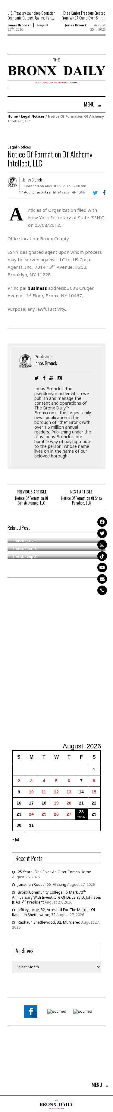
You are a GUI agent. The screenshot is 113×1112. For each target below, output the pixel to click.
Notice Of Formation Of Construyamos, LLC (31, 500)
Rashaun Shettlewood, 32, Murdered (49, 922)
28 (81, 811)
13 (69, 792)
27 (69, 814)
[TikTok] (102, 556)
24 (31, 814)
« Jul (15, 839)
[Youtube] (102, 567)
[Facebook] (102, 522)
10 (31, 792)
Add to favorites (37, 192)
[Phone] (102, 590)
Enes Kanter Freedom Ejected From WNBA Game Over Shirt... (83, 15)
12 (56, 792)
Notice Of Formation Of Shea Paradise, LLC (81, 500)
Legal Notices (33, 116)
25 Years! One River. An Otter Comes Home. (55, 871)
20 (69, 803)
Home (13, 116)
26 (56, 814)
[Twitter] (102, 533)
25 (44, 814)
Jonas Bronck (19, 25)
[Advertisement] (56, 660)
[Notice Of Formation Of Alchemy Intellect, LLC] (56, 133)
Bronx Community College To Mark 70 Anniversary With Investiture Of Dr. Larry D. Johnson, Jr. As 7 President (56, 897)
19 (56, 803)
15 (94, 792)
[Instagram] (102, 545)
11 (44, 792)
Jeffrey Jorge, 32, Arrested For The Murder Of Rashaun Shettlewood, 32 (53, 912)
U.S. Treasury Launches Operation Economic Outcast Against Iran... (31, 15)
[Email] (102, 579)
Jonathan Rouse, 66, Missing (42, 884)
